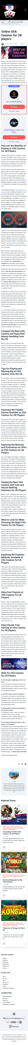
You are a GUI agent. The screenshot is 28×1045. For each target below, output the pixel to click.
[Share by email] (25, 764)
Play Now (14, 137)
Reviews (5, 978)
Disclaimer (5, 984)
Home (2, 22)
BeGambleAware (7, 996)
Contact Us (6, 982)
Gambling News (11, 829)
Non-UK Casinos (20, 924)
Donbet (5, 958)
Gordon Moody (7, 1002)
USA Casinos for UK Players (15, 22)
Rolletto (5, 968)
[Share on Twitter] (22, 764)
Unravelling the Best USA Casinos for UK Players (12, 833)
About (4, 980)
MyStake (5, 960)
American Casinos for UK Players (13, 827)
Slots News (9, 876)
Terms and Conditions (8, 988)
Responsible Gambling (9, 1004)
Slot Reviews (6, 875)
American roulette (11, 243)
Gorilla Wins (6, 964)
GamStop (5, 1000)
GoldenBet (5, 962)
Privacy (5, 986)
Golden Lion (6, 966)
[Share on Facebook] (19, 764)
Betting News (18, 828)
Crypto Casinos (11, 924)
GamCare (5, 998)
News (4, 976)
